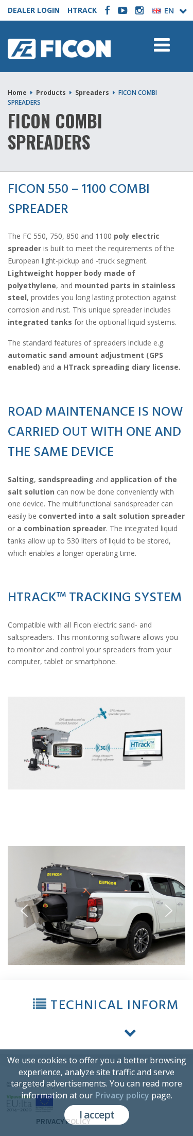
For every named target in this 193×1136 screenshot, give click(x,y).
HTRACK (82, 10)
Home (17, 92)
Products (51, 92)
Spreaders (92, 92)
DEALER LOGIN (34, 10)
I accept (96, 1115)
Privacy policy (122, 1095)
